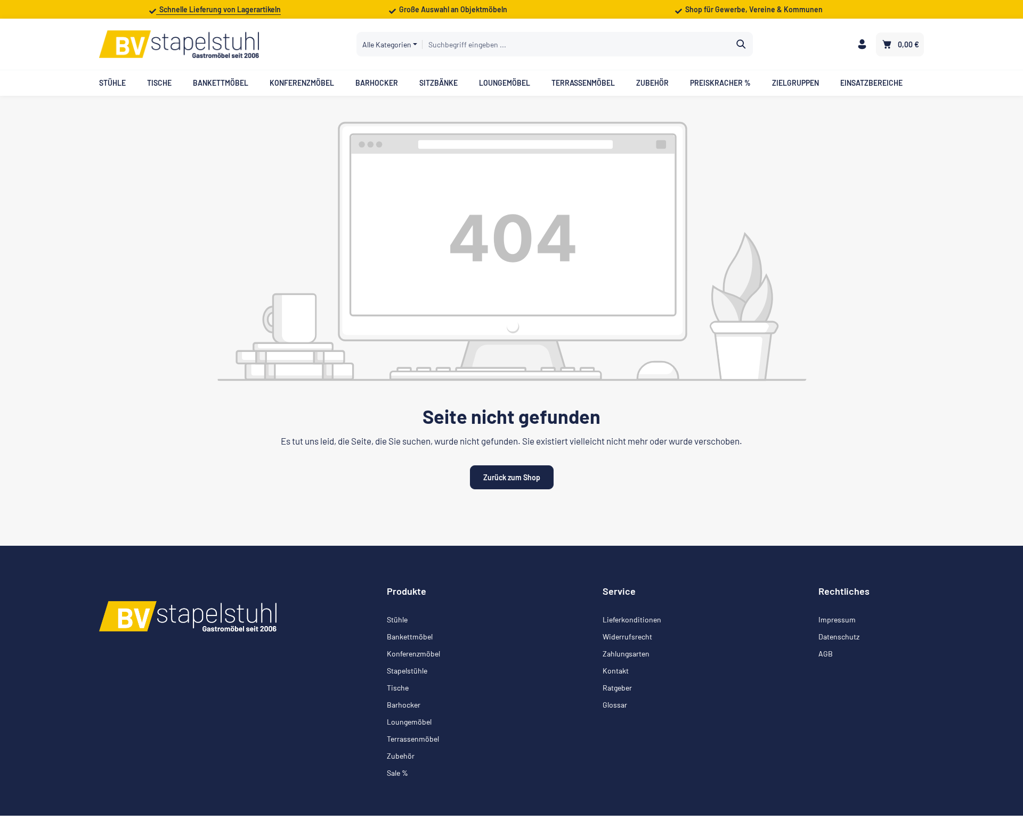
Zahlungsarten (626, 653)
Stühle (397, 619)
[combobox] (576, 44)
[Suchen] (741, 44)
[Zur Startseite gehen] (179, 44)
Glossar (615, 704)
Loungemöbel (409, 721)
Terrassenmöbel (413, 738)
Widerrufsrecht (627, 636)
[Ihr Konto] (862, 44)
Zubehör (401, 755)
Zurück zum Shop (511, 477)
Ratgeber (617, 687)
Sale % (397, 772)
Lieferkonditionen (632, 619)
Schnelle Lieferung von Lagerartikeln (218, 9)
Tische (398, 687)
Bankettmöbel (410, 636)
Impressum (837, 619)
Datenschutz (838, 636)
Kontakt (616, 670)
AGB (825, 653)
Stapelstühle (407, 670)
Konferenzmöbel (413, 653)
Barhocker (403, 704)
